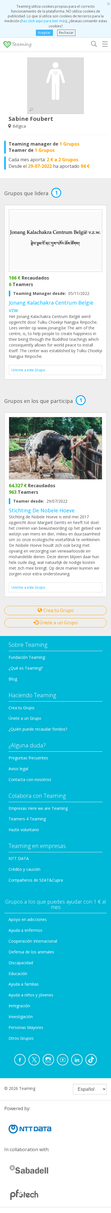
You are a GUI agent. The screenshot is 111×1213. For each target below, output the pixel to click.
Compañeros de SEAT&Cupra (36, 880)
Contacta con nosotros (30, 779)
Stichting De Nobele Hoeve (42, 510)
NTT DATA (19, 858)
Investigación (21, 1016)
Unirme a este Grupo (28, 370)
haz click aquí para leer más (43, 21)
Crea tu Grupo (58, 610)
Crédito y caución (24, 869)
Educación (18, 973)
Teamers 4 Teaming (27, 818)
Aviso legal (18, 768)
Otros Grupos (21, 1038)
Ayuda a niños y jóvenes (31, 995)
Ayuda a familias (24, 984)
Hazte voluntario (24, 829)
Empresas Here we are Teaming (38, 808)
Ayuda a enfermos (25, 930)
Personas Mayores (26, 1027)
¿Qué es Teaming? (26, 668)
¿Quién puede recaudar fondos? (38, 729)
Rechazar (66, 32)
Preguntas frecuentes (28, 758)
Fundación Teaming (27, 657)
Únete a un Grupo (58, 622)
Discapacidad (21, 962)
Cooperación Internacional (33, 941)
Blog (13, 679)
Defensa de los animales (31, 952)
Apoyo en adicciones (28, 919)
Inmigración (19, 1005)
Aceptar (44, 32)
